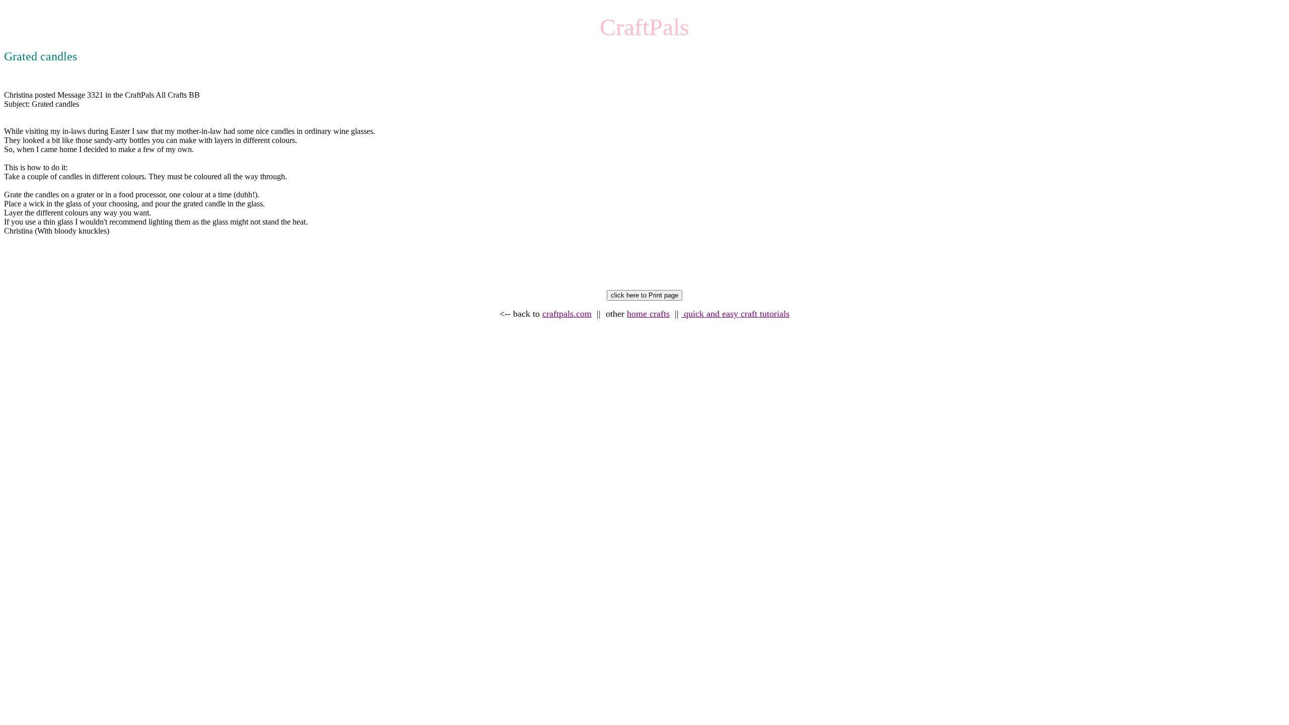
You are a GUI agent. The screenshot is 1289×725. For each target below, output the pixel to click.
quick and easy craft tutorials (735, 314)
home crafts (648, 314)
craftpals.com (567, 314)
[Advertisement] (187, 267)
